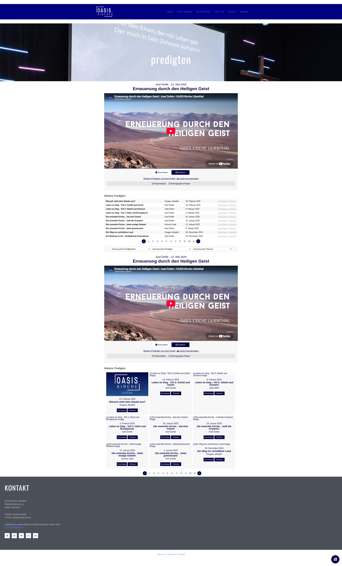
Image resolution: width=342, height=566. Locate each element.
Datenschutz (173, 554)
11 (194, 241)
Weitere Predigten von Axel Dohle (159, 179)
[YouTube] (21, 535)
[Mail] (28, 535)
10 (189, 241)
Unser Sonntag (184, 11)
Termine (232, 11)
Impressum (161, 554)
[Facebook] (7, 535)
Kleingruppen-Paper (180, 183)
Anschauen (163, 172)
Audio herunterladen (189, 179)
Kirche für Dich (203, 11)
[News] (35, 535)
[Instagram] (14, 535)
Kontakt (244, 11)
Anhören (181, 172)
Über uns (219, 11)
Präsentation (160, 183)
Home (170, 11)
